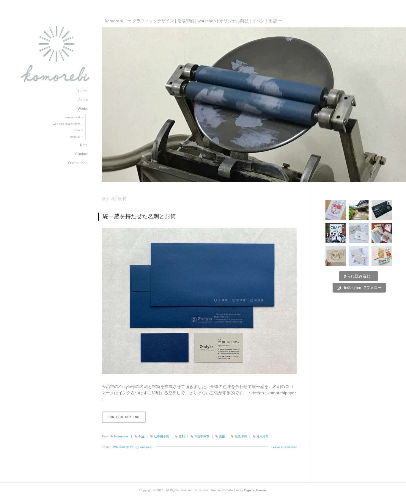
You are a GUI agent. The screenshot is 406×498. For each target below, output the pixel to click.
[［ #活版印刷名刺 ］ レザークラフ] (359, 256)
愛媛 (222, 436)
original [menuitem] (75, 136)
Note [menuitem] (84, 145)
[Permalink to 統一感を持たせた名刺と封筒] (199, 301)
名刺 (182, 436)
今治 (141, 436)
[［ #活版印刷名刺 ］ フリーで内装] (359, 233)
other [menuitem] (76, 130)
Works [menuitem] (83, 109)
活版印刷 (241, 436)
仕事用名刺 (161, 436)
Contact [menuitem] (81, 154)
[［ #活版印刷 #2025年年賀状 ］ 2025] (335, 210)
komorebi (146, 447)
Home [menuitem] (83, 91)
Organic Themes (255, 490)
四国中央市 (201, 436)
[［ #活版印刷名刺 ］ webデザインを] (382, 210)
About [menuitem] (83, 100)
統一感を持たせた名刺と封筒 (139, 216)
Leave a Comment (284, 447)
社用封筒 (262, 436)
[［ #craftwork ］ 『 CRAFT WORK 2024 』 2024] (382, 233)
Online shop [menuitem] (78, 163)
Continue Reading (126, 419)
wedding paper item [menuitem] (66, 123)
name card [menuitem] (72, 117)
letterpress (121, 436)
